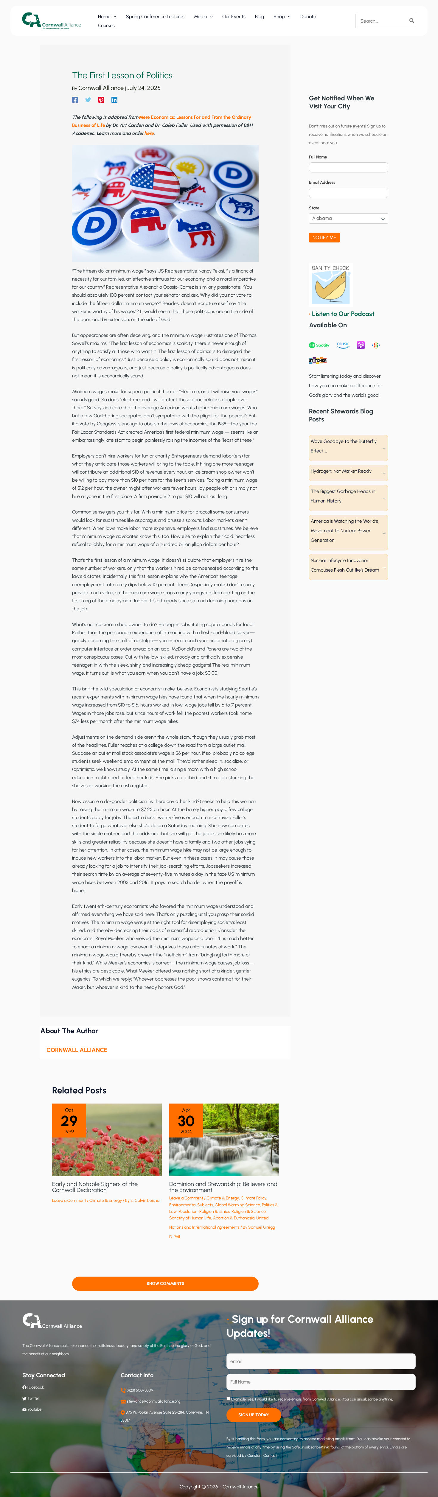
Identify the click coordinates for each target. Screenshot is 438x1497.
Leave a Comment (69, 1200)
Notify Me (324, 237)
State (314, 208)
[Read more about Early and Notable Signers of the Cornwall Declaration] (107, 1139)
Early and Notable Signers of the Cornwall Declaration (95, 1186)
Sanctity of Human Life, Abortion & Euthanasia (211, 1218)
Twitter (33, 1398)
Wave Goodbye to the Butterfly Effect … (344, 446)
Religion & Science (249, 1211)
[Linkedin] (114, 100)
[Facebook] (75, 100)
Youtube (34, 1409)
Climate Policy (253, 1198)
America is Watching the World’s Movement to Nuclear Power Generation (344, 530)
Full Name (318, 157)
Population (188, 1211)
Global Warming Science (237, 1204)
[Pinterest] (101, 100)
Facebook (35, 1387)
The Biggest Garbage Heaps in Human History (343, 496)
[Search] (412, 21)
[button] (114, 16)
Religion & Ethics (214, 1211)
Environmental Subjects (191, 1204)
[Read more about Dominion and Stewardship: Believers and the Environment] (224, 1139)
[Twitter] (88, 100)
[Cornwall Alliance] (51, 21)
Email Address (322, 182)
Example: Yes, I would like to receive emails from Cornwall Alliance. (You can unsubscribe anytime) (311, 1399)
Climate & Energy (105, 1200)
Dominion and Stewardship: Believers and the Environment (223, 1186)
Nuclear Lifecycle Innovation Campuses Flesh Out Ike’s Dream (345, 565)
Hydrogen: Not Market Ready (341, 471)
